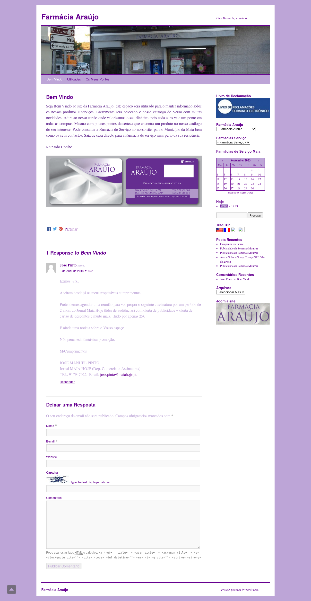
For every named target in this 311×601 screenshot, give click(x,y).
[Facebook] (49, 229)
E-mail (50, 441)
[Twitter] (55, 229)
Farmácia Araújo (70, 16)
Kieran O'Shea (246, 192)
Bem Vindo (54, 79)
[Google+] (61, 229)
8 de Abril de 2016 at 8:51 (77, 271)
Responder (67, 382)
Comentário (54, 497)
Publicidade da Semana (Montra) (239, 248)
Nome (50, 426)
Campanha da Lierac (231, 244)
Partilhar (71, 229)
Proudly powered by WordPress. (240, 590)
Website (51, 457)
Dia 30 (224, 206)
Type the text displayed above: (90, 482)
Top (11, 589)
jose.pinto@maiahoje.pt (118, 374)
